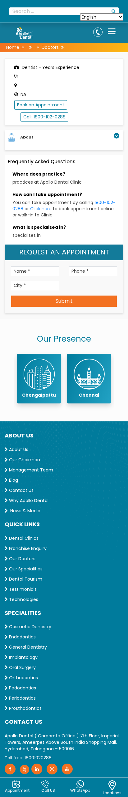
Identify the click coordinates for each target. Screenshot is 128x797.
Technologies (23, 599)
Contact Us (21, 490)
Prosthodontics (25, 708)
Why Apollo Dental (28, 500)
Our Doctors (21, 559)
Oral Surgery (22, 667)
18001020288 (38, 758)
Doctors (50, 47)
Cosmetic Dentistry (29, 627)
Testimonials (22, 589)
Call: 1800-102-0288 (44, 117)
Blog (13, 480)
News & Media (24, 511)
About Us (18, 449)
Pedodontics (22, 688)
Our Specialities (25, 569)
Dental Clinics (23, 538)
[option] (39, 378)
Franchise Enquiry (27, 548)
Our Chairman (24, 460)
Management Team (30, 470)
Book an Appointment (40, 105)
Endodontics (22, 637)
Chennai (89, 395)
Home (12, 47)
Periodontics (22, 698)
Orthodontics (23, 678)
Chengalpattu (39, 395)
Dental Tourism (25, 579)
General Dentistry (27, 647)
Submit (64, 301)
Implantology (23, 657)
